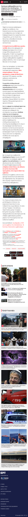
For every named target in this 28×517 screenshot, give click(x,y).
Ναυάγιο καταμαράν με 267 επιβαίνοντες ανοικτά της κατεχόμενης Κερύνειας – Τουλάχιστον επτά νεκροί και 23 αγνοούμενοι (13, 446)
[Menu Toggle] (10, 2)
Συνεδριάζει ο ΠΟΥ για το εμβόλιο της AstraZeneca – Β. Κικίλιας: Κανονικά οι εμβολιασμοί (13, 225)
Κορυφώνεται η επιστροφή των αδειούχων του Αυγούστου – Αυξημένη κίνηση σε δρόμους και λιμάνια (14, 347)
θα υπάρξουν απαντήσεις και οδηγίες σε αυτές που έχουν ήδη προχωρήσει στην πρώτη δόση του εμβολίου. (14, 169)
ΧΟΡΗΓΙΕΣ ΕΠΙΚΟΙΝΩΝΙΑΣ (6, 491)
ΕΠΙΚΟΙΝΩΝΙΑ (3, 504)
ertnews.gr (14, 242)
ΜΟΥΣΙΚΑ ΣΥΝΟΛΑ (4, 499)
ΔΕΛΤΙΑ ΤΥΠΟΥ (4, 489)
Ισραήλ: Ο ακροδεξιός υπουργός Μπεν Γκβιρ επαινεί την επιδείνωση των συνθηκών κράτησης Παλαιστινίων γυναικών (13, 386)
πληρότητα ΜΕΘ (21, 248)
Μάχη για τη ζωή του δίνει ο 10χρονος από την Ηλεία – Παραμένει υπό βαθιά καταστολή (16, 301)
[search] (20, 2)
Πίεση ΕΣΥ (14, 248)
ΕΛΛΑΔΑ (11, 14)
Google (19, 234)
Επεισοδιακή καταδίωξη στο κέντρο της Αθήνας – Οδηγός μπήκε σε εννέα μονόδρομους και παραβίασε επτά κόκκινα (17, 295)
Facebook (17, 235)
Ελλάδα (17, 231)
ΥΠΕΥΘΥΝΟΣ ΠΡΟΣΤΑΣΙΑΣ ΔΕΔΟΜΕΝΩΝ (9, 506)
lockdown (8, 248)
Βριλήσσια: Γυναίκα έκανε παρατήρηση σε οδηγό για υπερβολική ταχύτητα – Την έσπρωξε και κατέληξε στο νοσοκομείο (13, 426)
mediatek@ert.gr (4, 475)
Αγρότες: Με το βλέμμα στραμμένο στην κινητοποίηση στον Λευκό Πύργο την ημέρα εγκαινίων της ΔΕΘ (14, 329)
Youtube (19, 237)
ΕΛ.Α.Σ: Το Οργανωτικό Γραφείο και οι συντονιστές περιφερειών (17, 289)
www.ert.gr (3, 515)
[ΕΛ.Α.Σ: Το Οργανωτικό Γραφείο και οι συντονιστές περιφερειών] (4, 289)
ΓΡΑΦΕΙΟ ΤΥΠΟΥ (4, 486)
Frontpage (4, 14)
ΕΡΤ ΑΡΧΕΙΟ (3, 494)
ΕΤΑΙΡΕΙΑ (2, 484)
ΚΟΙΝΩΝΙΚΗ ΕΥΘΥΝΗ (5, 501)
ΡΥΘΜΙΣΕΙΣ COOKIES (5, 508)
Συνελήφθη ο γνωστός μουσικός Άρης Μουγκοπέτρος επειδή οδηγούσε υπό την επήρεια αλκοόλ (12, 284)
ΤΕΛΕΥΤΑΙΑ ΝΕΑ (8, 310)
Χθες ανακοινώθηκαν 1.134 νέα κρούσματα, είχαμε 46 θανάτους (13, 72)
